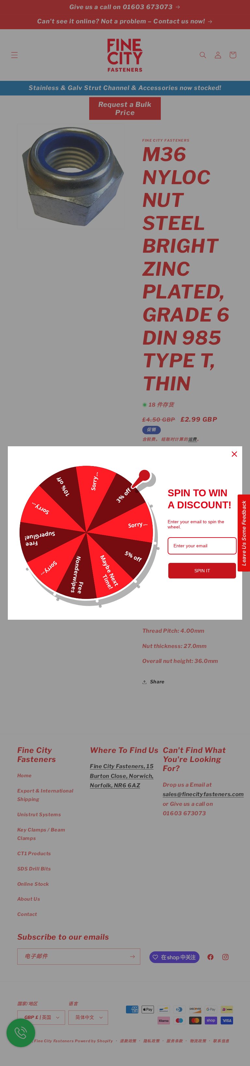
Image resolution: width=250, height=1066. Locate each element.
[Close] (234, 454)
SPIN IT (202, 570)
